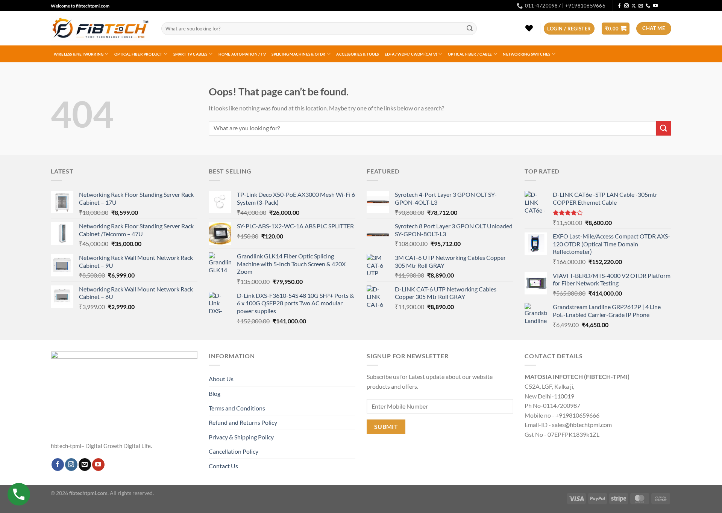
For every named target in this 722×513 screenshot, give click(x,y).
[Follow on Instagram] (626, 6)
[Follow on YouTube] (655, 6)
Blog (214, 393)
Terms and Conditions (237, 408)
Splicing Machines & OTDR (298, 54)
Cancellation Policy (233, 451)
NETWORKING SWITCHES (526, 54)
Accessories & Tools (357, 54)
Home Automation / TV (242, 54)
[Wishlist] (529, 28)
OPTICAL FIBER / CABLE (470, 54)
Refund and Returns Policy (243, 422)
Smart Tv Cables (190, 54)
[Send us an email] (641, 6)
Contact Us (223, 465)
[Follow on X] (633, 6)
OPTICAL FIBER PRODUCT (138, 54)
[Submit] (470, 28)
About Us (221, 378)
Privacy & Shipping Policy (241, 437)
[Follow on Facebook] (619, 6)
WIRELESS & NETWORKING (78, 54)
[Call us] (648, 6)
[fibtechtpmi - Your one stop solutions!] (100, 28)
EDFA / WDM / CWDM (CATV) (411, 54)
